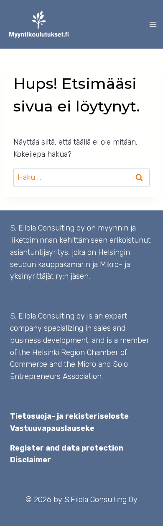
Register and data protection (66, 448)
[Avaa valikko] (154, 24)
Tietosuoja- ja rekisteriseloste (69, 416)
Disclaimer (30, 459)
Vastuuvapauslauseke (52, 428)
